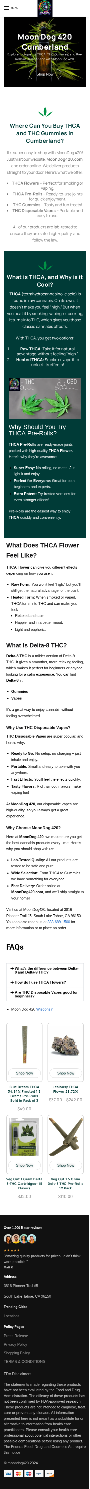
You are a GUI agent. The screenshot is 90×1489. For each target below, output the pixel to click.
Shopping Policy (17, 1353)
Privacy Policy (15, 1344)
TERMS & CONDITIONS (24, 1361)
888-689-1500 (59, 922)
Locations (12, 1316)
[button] (45, 970)
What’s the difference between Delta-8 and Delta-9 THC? (46, 970)
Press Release (16, 1336)
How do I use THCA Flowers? (40, 982)
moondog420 (18, 1463)
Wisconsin (44, 1009)
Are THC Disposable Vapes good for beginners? (46, 994)
